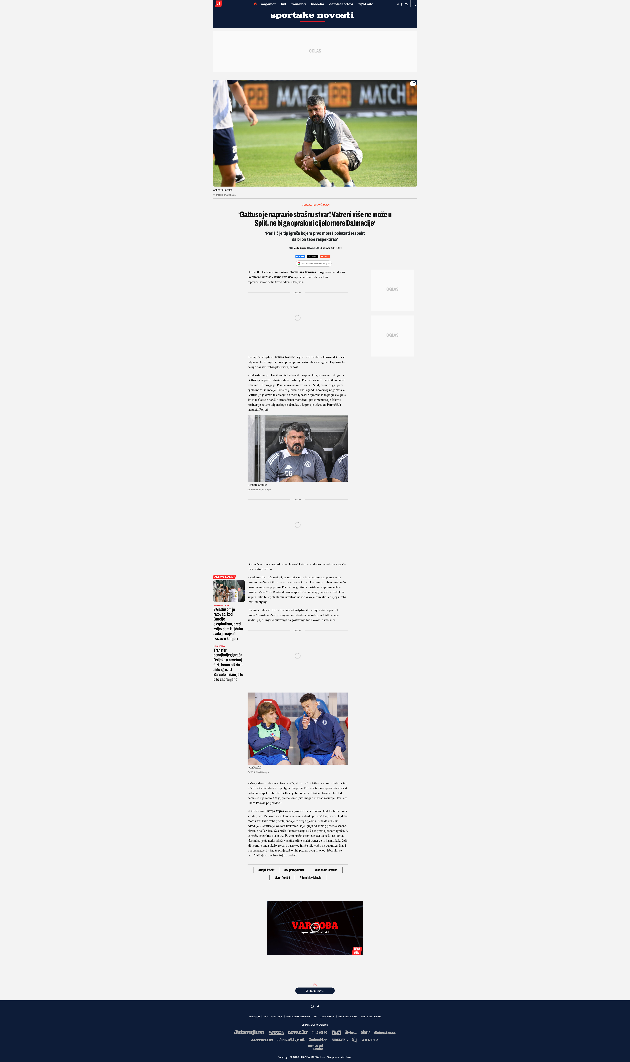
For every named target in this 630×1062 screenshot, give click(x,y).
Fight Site (365, 4)
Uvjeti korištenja (273, 1017)
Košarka (317, 4)
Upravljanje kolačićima (315, 1025)
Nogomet (268, 4)
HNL (283, 4)
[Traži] (414, 4)
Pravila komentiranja (298, 1017)
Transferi (298, 4)
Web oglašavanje (347, 1017)
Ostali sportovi (341, 4)
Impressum (254, 1017)
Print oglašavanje (371, 1017)
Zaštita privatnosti (324, 1017)
